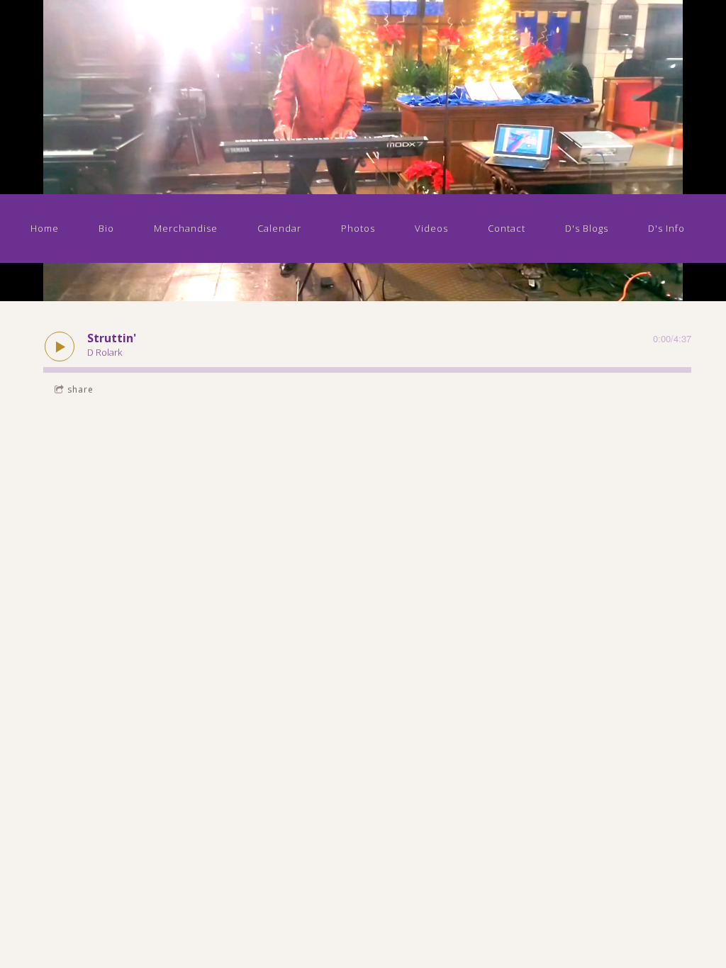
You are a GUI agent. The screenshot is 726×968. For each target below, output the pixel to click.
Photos (358, 228)
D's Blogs (586, 228)
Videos (431, 228)
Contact (506, 228)
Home (44, 228)
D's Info (666, 228)
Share (80, 389)
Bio (106, 228)
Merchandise (186, 228)
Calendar (279, 228)
